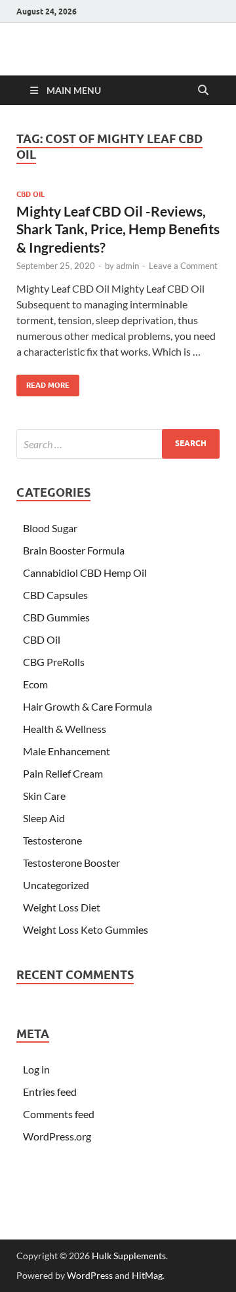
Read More (42, 382)
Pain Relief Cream (63, 773)
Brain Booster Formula (74, 550)
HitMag (147, 1275)
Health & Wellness (64, 728)
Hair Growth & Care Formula (87, 706)
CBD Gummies (56, 617)
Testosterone (52, 840)
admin (127, 265)
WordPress (90, 1275)
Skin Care (44, 795)
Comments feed (58, 1114)
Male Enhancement (66, 751)
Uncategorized (56, 885)
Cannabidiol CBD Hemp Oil (85, 572)
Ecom (35, 684)
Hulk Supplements (129, 1255)
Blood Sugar (50, 528)
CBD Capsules (55, 595)
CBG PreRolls (54, 662)
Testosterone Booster (71, 862)
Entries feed (50, 1091)
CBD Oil (30, 194)
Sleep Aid (44, 818)
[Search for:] (118, 444)
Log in (36, 1069)
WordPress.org (57, 1136)
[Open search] (203, 90)
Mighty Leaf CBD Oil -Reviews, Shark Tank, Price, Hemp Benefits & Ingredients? (118, 229)
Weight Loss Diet (61, 907)
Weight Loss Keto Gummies (85, 929)
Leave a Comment (183, 265)
